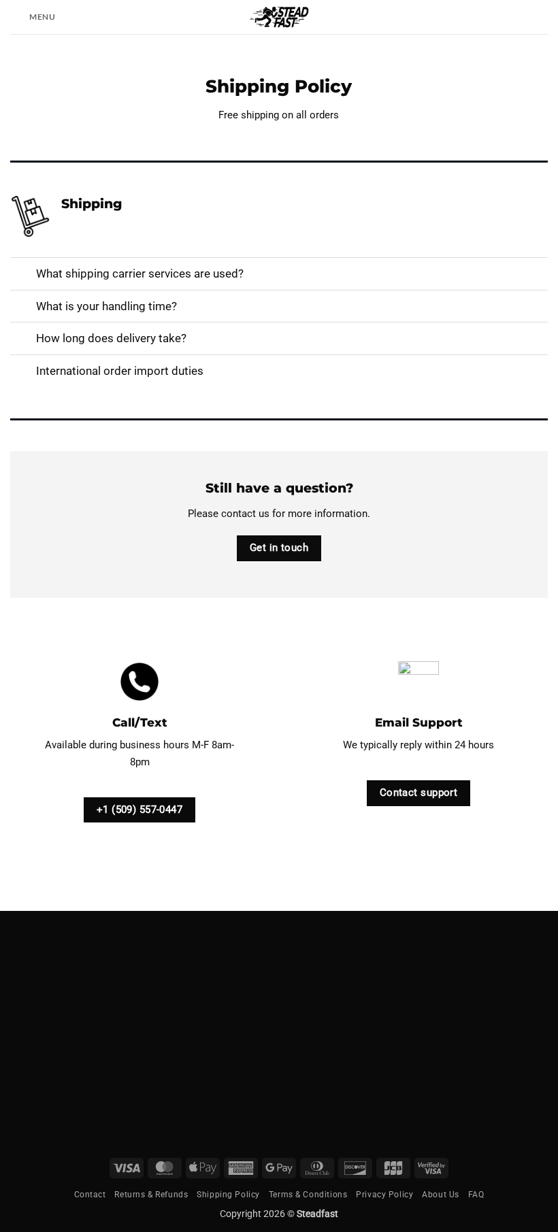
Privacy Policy (384, 1194)
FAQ (476, 1194)
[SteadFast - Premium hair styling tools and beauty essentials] (279, 16)
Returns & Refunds (151, 1194)
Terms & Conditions (308, 1194)
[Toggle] (22, 275)
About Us (440, 1194)
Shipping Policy (228, 1194)
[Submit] (346, 1051)
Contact (90, 1194)
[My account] (541, 17)
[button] (33, 17)
